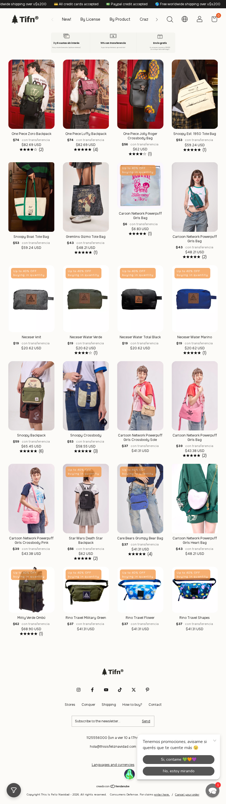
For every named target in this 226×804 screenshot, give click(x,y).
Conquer (88, 704)
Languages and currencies (113, 765)
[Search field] (169, 20)
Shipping (109, 704)
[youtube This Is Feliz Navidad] (106, 690)
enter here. (162, 794)
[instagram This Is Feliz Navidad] (78, 690)
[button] (212, 790)
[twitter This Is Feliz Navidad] (133, 690)
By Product (120, 19)
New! (66, 19)
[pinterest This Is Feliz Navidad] (147, 690)
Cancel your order (187, 794)
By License (90, 19)
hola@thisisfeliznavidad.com (113, 746)
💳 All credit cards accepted (49, 4)
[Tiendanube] (113, 786)
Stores (70, 704)
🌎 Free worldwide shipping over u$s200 (161, 4)
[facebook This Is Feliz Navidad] (92, 690)
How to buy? (132, 704)
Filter (14, 790)
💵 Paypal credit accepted (100, 4)
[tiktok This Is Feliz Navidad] (120, 690)
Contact (155, 704)
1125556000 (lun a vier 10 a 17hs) (113, 738)
